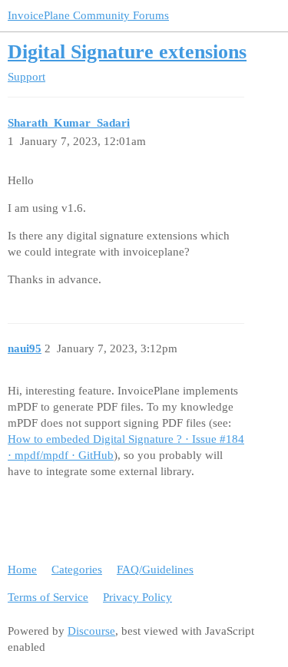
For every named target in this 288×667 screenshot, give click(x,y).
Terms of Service (48, 597)
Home (22, 569)
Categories (76, 569)
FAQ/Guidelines (155, 569)
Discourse (91, 631)
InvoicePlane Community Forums (88, 15)
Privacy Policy (137, 597)
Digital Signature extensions (127, 52)
